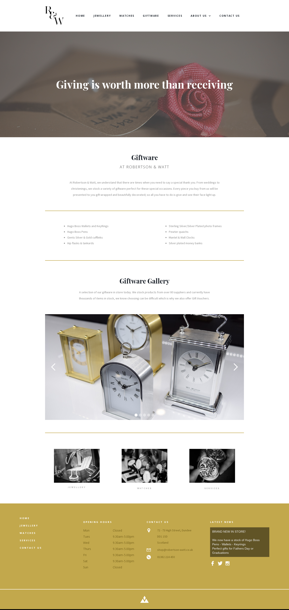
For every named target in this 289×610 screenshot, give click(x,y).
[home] (54, 15)
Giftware (151, 16)
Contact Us (229, 16)
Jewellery (102, 16)
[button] (200, 16)
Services (175, 16)
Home (80, 16)
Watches (126, 16)
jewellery (29, 525)
